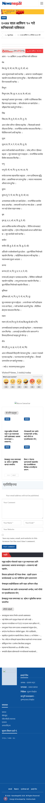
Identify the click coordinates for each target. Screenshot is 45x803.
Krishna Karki (30, 799)
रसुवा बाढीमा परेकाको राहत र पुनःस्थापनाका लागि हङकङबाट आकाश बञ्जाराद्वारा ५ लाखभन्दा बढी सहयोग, (20, 565)
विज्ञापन (16, 789)
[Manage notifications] (6, 799)
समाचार (4, 18)
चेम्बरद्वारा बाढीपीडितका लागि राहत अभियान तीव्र (20, 584)
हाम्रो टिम (34, 789)
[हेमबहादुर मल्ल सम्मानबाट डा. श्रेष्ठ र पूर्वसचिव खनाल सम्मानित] (12, 451)
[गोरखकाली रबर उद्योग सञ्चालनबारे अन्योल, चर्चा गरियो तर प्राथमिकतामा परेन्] (32, 423)
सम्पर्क (10, 789)
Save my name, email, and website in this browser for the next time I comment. (19, 540)
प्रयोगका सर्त (25, 789)
